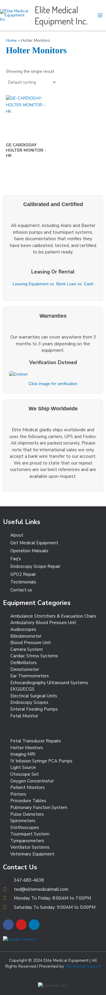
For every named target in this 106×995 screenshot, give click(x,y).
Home (11, 40)
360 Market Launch (83, 966)
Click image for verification (53, 384)
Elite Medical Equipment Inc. (61, 15)
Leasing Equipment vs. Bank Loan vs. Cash (53, 284)
